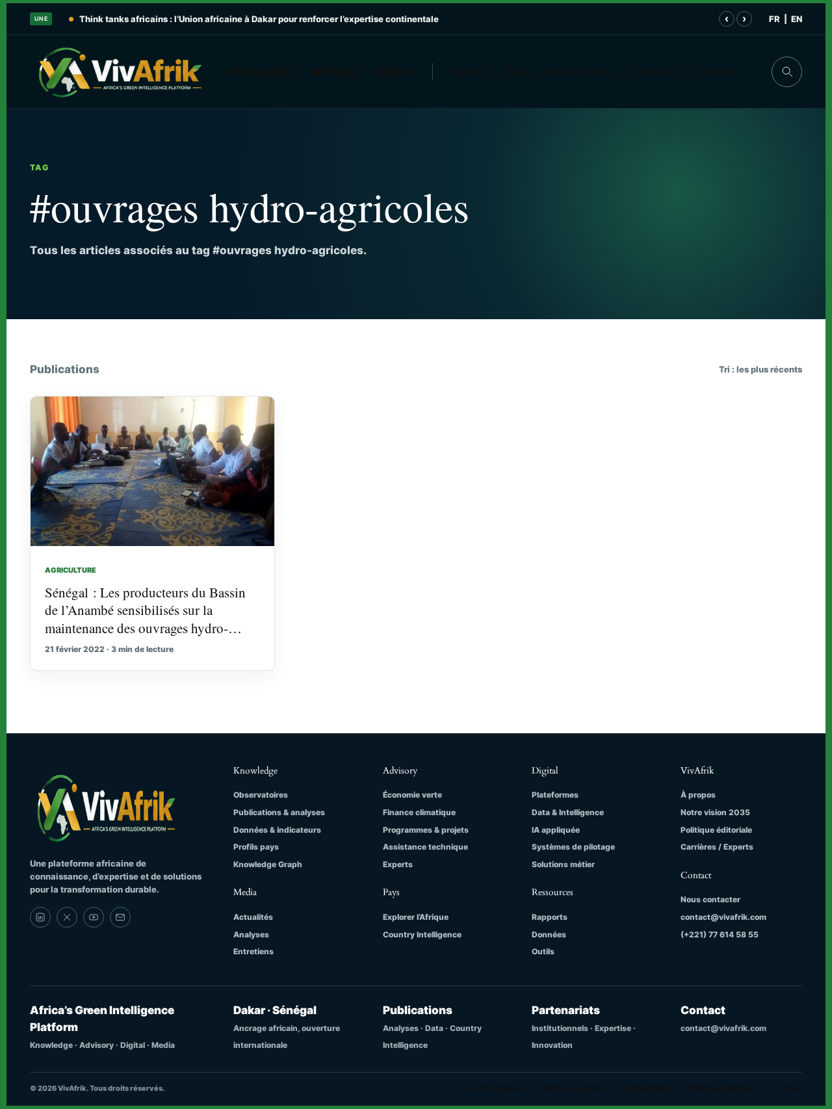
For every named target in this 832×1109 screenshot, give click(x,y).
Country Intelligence (422, 934)
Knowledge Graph (267, 864)
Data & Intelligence (568, 812)
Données (549, 934)
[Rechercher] (787, 72)
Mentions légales (570, 1088)
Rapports (549, 917)
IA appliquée (556, 830)
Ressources (579, 71)
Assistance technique (425, 847)
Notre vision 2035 (715, 812)
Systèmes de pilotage (573, 847)
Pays (518, 71)
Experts (398, 864)
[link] (40, 917)
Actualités (253, 917)
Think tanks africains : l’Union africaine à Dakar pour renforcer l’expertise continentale (259, 19)
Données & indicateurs (277, 830)
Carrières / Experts (717, 847)
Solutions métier (563, 864)
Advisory (334, 71)
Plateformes (555, 795)
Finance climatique (419, 812)
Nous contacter (710, 899)
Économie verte (412, 795)
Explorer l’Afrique (415, 917)
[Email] (120, 917)
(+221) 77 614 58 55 (720, 934)
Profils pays (256, 847)
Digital (393, 71)
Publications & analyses (279, 812)
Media (471, 71)
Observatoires (260, 795)
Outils (543, 951)
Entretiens (253, 951)
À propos (652, 71)
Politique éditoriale (716, 830)
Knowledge (261, 71)
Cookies (787, 1088)
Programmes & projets (426, 830)
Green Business (494, 1088)
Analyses (251, 934)
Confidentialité (644, 1088)
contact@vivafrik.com (723, 917)
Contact (715, 71)
